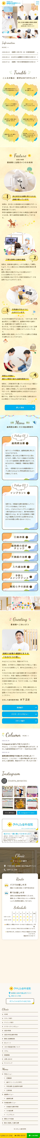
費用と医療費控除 (9, 1039)
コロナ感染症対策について (12, 1047)
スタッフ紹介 (20, 721)
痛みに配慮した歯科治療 (11, 1123)
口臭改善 (9, 1090)
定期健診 (9, 1078)
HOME (6, 1014)
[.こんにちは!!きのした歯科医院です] (32, 791)
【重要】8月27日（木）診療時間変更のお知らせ (23, 52)
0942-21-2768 (16, 996)
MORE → (5, 47)
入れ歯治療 (9, 1110)
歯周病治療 (9, 1098)
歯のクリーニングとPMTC (14, 1082)
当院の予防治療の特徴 (11, 1034)
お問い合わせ (8, 1059)
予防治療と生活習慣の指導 (14, 1086)
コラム (6, 1051)
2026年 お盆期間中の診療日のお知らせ (23, 57)
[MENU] (37, 1)
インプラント (10, 1115)
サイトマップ (8, 1063)
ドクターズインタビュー (20, 714)
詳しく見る (20, 407)
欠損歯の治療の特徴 (12, 1106)
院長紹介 (20, 707)
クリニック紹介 (9, 1022)
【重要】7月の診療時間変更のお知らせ (23, 62)
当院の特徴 (7, 1030)
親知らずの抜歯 (9, 1119)
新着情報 (7, 1055)
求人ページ (7, 1043)
